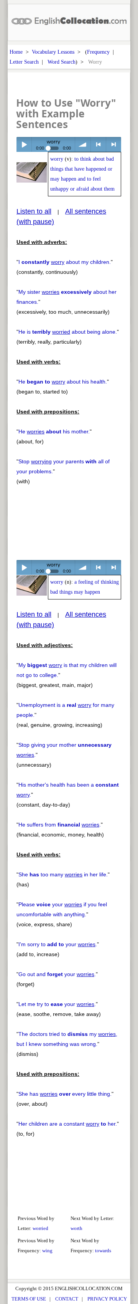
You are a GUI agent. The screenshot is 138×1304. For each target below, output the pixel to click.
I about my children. (64, 262)
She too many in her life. (63, 874)
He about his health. (62, 382)
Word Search (62, 62)
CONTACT (66, 1299)
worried (40, 1228)
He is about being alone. (67, 332)
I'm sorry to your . (57, 944)
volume (82, 144)
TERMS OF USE (29, 1299)
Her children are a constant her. (67, 1124)
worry (56, 159)
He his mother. (54, 431)
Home (16, 52)
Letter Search (24, 62)
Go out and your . (57, 974)
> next (113, 144)
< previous (98, 144)
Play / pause (23, 144)
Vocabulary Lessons (53, 52)
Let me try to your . (57, 1004)
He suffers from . (59, 825)
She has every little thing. (65, 1094)
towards (103, 1250)
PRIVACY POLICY (107, 1299)
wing (47, 1250)
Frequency (98, 52)
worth (76, 1228)
